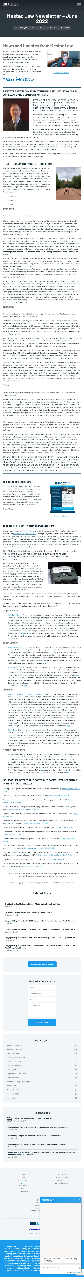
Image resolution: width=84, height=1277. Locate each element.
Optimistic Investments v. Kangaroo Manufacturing (26, 694)
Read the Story (61, 516)
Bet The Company (61, 1183)
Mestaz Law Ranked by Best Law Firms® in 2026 (33, 1118)
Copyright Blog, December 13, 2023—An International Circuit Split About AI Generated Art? (41, 929)
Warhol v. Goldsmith (15, 615)
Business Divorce (61, 1180)
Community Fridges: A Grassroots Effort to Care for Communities (34, 1136)
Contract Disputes (61, 1177)
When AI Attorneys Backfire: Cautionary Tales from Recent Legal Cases (37, 1144)
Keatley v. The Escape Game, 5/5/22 (60, 795)
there (76, 675)
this (42, 770)
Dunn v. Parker (13, 730)
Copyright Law (32, 28)
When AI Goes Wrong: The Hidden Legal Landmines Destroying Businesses (38, 1127)
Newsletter (32, 883)
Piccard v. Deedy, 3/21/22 (65, 827)
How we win (61, 1175)
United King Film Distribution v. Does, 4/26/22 (25, 809)
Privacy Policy (23, 1191)
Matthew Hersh (28, 531)
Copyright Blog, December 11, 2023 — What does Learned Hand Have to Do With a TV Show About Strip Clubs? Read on (40, 947)
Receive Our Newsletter (42, 964)
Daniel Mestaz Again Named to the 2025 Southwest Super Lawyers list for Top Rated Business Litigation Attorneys (42, 1153)
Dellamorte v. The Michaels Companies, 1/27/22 (55, 855)
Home (17, 28)
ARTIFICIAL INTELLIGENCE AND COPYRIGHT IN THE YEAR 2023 (29, 912)
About (22, 1177)
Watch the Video (61, 72)
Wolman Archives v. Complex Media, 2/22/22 (38, 848)
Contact (23, 1188)
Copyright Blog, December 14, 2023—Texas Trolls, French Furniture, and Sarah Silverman (40, 921)
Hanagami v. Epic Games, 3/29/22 (36, 823)
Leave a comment (67, 883)
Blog (23, 28)
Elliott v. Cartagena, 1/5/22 (59, 859)
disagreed (22, 633)
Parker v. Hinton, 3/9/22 (12, 834)
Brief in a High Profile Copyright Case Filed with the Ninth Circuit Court (33, 904)
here (43, 663)
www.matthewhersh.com (35, 866)
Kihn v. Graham (13, 667)
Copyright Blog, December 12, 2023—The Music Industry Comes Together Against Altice (40, 938)
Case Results (22, 1186)
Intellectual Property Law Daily (24, 534)
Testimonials (22, 1180)
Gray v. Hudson (13, 647)
